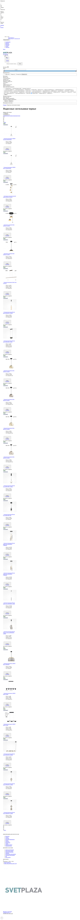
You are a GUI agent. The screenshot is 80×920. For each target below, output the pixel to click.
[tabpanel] (9, 131)
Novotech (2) (18, 74)
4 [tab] (11, 194)
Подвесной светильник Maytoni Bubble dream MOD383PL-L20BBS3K (9, 544)
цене (7, 115)
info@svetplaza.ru (11, 37)
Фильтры (6, 113)
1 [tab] (8, 137)
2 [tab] (9, 137)
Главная (4, 105)
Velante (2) (13, 74)
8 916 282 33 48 (17, 38)
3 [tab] (11, 137)
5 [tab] (13, 194)
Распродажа (5, 53)
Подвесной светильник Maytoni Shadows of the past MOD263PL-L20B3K (9, 632)
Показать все (24, 74)
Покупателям (6, 39)
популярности (11, 115)
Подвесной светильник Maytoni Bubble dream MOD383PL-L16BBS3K (9, 574)
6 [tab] (14, 223)
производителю (17, 115)
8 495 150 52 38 (11, 38)
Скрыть (6, 94)
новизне (4, 115)
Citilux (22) (7, 74)
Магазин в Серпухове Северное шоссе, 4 (7, 912)
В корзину (7, 149)
